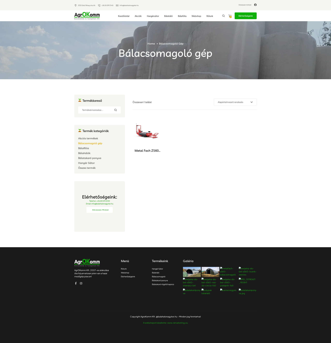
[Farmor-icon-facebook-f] (75, 283)
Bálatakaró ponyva (89, 158)
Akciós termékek (88, 138)
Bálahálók (84, 153)
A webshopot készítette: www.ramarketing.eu (165, 322)
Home (151, 43)
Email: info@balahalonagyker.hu (99, 203)
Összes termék (87, 167)
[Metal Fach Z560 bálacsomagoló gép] (147, 132)
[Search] (117, 110)
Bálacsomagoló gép (90, 143)
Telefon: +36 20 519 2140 (99, 201)
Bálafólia (83, 148)
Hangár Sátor (86, 163)
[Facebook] (255, 4)
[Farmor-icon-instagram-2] (81, 283)
